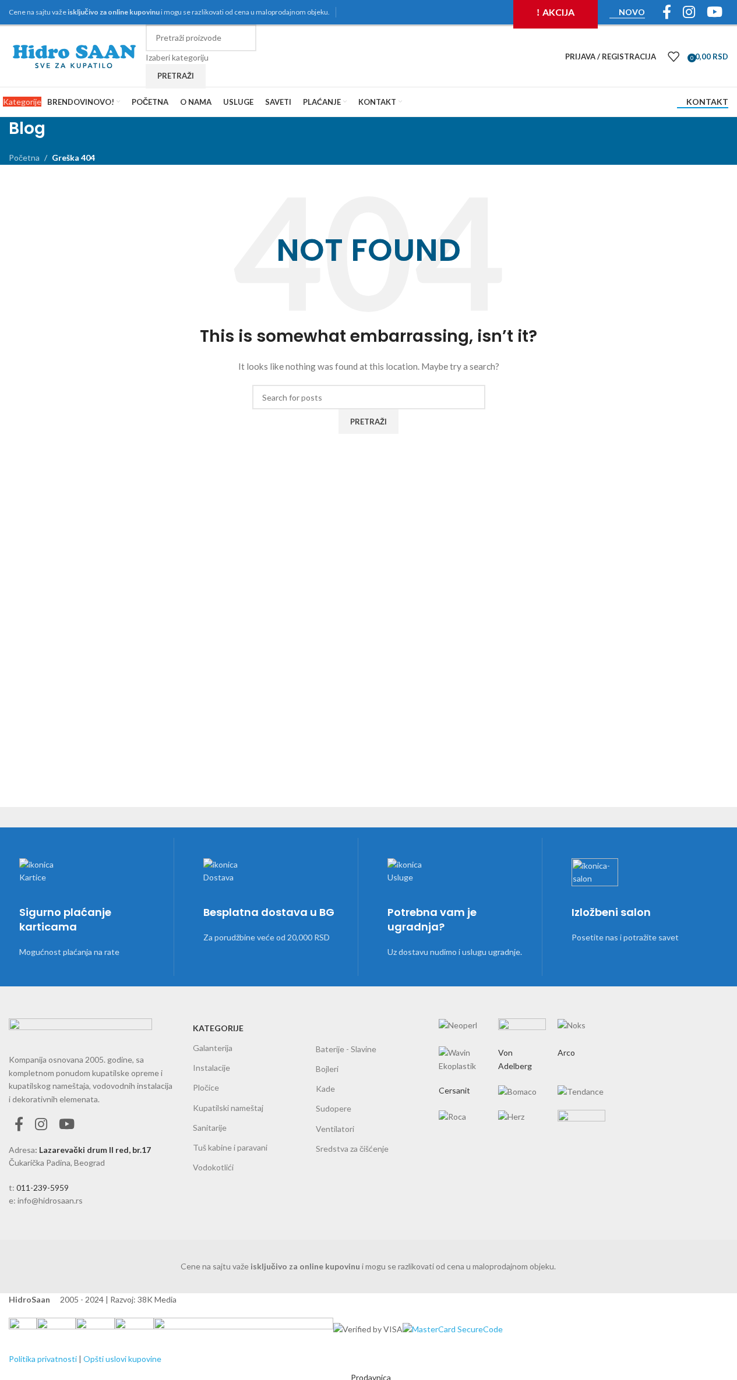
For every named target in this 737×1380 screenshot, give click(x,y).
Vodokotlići (213, 1167)
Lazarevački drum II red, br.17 (95, 1150)
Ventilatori (335, 1129)
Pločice (206, 1087)
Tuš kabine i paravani (230, 1147)
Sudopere (333, 1108)
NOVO (632, 12)
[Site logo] (74, 56)
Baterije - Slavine (346, 1049)
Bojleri (327, 1069)
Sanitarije (210, 1128)
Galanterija (212, 1048)
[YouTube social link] (66, 1125)
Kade (325, 1089)
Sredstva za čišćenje (352, 1148)
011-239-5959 (42, 1188)
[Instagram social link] (41, 1125)
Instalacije (211, 1068)
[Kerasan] (522, 1062)
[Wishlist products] (673, 56)
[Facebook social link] (19, 1125)
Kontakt (707, 102)
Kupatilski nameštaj (228, 1108)
